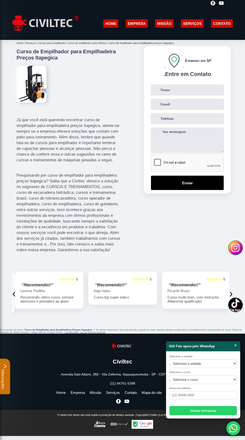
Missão (164, 24)
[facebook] (213, 3)
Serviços (192, 24)
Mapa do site (152, 397)
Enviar (187, 183)
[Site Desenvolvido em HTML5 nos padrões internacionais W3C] (119, 428)
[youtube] (221, 3)
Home (110, 24)
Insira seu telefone (180, 388)
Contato (222, 24)
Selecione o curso (179, 372)
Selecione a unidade (181, 356)
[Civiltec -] (45, 34)
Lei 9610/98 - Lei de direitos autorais (85, 336)
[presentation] (14, 295)
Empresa (137, 24)
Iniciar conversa (203, 411)
